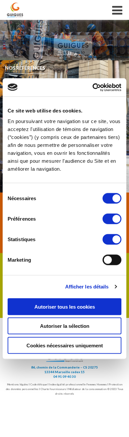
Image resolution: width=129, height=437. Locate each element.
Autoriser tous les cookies (64, 306)
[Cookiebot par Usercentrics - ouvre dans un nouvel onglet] (92, 87)
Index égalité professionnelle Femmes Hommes (78, 384)
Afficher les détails (87, 286)
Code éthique (38, 384)
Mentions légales (17, 384)
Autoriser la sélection (64, 326)
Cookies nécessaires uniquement (64, 345)
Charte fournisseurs (53, 389)
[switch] (112, 218)
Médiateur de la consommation (87, 389)
